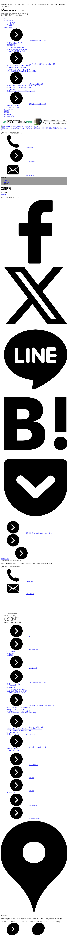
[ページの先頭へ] (13, 934)
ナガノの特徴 (11, 22)
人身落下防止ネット (13, 107)
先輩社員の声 (8, 114)
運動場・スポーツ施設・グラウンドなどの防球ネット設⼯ (24, 85)
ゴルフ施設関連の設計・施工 (37, 40)
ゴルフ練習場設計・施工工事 (16, 47)
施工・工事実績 (8, 109)
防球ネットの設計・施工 (36, 84)
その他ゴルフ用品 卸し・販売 (16, 51)
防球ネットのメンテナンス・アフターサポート (21, 91)
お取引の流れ (11, 24)
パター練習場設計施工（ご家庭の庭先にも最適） (21, 71)
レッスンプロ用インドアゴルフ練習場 (18, 65)
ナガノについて (8, 20)
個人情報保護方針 (9, 116)
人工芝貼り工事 (12, 44)
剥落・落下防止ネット (14, 105)
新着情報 (6, 112)
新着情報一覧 (5, 559)
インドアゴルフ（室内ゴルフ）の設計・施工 (42, 64)
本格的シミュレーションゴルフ (16, 67)
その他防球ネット (12, 89)
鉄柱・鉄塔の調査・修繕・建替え (17, 49)
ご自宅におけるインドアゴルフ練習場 (18, 69)
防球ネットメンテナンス (14, 42)
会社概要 (10, 25)
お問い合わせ (33, 805)
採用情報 (6, 111)
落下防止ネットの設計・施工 (37, 104)
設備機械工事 (11, 45)
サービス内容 (8, 27)
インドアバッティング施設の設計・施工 (19, 87)
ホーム (6, 18)
